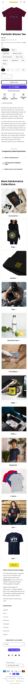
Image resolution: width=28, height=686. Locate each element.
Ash (23, 60)
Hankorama (7, 580)
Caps (13, 309)
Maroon (5, 50)
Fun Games (13, 371)
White (4, 64)
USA (13, 527)
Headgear (6, 624)
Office (13, 434)
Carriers (5, 617)
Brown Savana (7, 57)
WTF (13, 558)
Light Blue (15, 60)
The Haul (5, 627)
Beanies (13, 278)
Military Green (17, 53)
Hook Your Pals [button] (7, 103)
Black (13, 50)
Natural (5, 60)
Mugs (13, 403)
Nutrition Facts (13, 340)
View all (14, 565)
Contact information (14, 683)
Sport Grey (19, 57)
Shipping (3, 39)
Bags (13, 247)
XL (17, 70)
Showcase (6, 631)
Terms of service (10, 681)
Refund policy (12, 678)
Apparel (5, 610)
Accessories (13, 216)
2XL (23, 70)
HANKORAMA (13, 676)
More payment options (14, 90)
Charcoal (6, 53)
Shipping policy (19, 681)
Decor (5, 613)
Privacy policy (20, 678)
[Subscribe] (23, 644)
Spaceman (13, 465)
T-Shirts (13, 496)
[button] (3, 2)
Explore (5, 634)
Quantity (3, 73)
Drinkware (6, 620)
